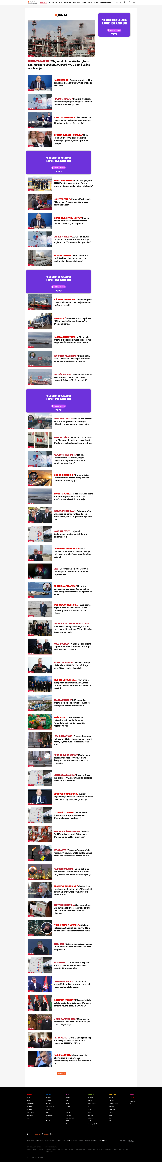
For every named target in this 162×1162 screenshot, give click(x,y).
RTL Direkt (29, 1109)
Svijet (28, 1100)
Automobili (90, 1127)
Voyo (67, 1124)
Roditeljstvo (91, 1118)
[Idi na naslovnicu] (33, 4)
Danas (29, 1094)
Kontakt (81, 1141)
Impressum (30, 1141)
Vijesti (28, 1098)
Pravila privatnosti (72, 1141)
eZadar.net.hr (117, 1149)
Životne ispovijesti (92, 1124)
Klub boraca (49, 1103)
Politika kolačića (60, 1141)
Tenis (47, 1112)
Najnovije (132, 1101)
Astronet (111, 1098)
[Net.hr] (131, 1141)
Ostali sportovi (49, 1115)
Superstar (68, 1115)
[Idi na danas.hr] (45, 2)
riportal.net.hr (91, 1149)
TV (66, 1109)
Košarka (48, 1109)
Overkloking (112, 1109)
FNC (47, 1118)
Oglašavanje (39, 1141)
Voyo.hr (41, 1149)
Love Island (69, 1112)
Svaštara (111, 1115)
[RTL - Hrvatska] (123, 1141)
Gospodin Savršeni (70, 1118)
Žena (84, 2)
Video (132, 1098)
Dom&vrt (90, 1100)
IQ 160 (96, 3)
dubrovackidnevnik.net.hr (104, 1149)
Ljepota (89, 1106)
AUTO (90, 3)
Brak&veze (90, 1098)
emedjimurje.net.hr (50, 1149)
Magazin (67, 2)
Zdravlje (90, 1121)
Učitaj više (61, 1073)
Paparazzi (68, 1106)
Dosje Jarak (30, 1115)
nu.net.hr (125, 1149)
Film (67, 1100)
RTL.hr (29, 1149)
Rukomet (48, 1100)
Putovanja (90, 1115)
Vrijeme (29, 1118)
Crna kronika (30, 1103)
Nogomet (48, 1098)
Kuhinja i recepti (92, 1103)
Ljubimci (90, 1109)
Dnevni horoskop (113, 1103)
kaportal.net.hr (69, 1149)
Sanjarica (132, 1104)
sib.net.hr (60, 1149)
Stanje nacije (30, 1112)
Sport (54, 2)
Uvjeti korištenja (49, 1141)
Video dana (112, 1121)
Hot (60, 2)
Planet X (111, 1112)
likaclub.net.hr (49, 1151)
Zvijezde (68, 1098)
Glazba (67, 1103)
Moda (89, 1112)
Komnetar (111, 1106)
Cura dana (111, 1100)
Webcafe (76, 2)
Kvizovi (110, 1118)
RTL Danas (29, 1106)
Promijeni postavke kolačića (93, 1141)
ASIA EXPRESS (105, 3)
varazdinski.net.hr (80, 1149)
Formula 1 (48, 1121)
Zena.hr (35, 1149)
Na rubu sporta (50, 1106)
